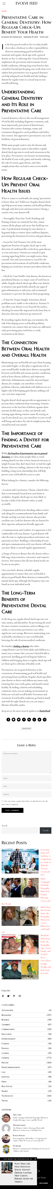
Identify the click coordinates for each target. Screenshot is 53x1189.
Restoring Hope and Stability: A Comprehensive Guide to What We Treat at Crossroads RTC (46, 862)
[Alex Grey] (6, 1118)
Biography (6, 1015)
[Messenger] (13, 719)
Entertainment (8, 1038)
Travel (5, 1100)
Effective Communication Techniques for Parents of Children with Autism (31, 1150)
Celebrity (6, 1024)
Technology (7, 1095)
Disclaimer (43, 1183)
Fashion (5, 1043)
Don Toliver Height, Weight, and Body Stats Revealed (46, 966)
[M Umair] (6, 1149)
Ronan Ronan (19, 1135)
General (5, 1057)
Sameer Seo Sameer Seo (13, 37)
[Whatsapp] (34, 719)
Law (3, 1072)
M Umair (17, 1146)
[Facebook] (8, 719)
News (4, 1081)
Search (4, 825)
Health (4, 11)
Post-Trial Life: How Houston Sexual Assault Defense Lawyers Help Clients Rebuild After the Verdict (24, 1172)
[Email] (44, 719)
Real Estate (7, 1086)
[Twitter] (19, 719)
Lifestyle (5, 1076)
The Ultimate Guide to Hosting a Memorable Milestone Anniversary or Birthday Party (28, 1129)
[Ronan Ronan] (6, 1138)
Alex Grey (17, 1115)
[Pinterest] (24, 719)
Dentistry (26, 728)
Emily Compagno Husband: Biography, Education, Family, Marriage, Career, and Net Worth (30, 1119)
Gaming (5, 1053)
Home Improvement (11, 1067)
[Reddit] (39, 719)
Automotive (7, 1010)
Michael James (19, 1125)
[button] (39, 1171)
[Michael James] (6, 1128)
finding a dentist (21, 646)
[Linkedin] (29, 719)
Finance (5, 1048)
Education (6, 1034)
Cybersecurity (8, 1029)
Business (5, 1019)
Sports (5, 1091)
